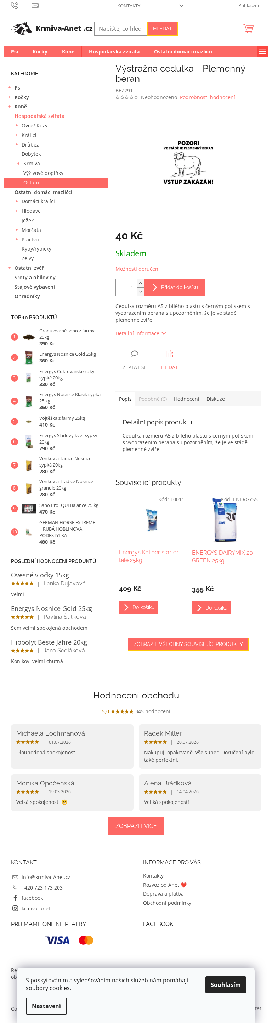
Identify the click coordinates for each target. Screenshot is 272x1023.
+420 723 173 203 (42, 887)
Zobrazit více (136, 826)
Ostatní (32, 182)
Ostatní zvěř (29, 267)
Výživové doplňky (43, 173)
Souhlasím (226, 985)
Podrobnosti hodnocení (207, 97)
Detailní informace (137, 333)
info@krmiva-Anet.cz (46, 877)
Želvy (28, 258)
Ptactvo (30, 239)
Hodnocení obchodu (136, 695)
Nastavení (46, 1006)
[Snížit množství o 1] (140, 291)
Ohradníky (27, 296)
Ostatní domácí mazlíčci (43, 192)
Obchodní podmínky (167, 902)
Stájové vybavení (35, 287)
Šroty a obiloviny (35, 277)
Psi (18, 87)
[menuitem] (14, 51)
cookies (60, 988)
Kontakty (128, 5)
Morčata (31, 230)
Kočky (22, 97)
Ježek (28, 220)
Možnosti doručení (137, 268)
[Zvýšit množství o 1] (140, 283)
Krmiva (31, 163)
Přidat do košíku (179, 287)
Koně (21, 106)
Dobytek (31, 153)
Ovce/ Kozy (34, 125)
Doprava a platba (163, 893)
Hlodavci (32, 210)
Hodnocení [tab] (186, 398)
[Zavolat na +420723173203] (21, 5)
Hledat (162, 29)
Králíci (29, 135)
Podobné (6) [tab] (153, 398)
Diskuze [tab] (215, 398)
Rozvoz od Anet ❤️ (165, 884)
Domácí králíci (38, 201)
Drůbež (30, 144)
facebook (32, 898)
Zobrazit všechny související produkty (188, 644)
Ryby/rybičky (36, 248)
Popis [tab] (125, 398)
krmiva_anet (36, 908)
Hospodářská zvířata (39, 116)
